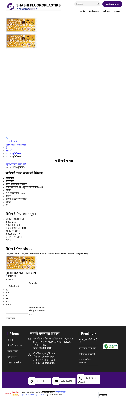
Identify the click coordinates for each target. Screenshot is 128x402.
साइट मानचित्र (14, 362)
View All (82, 362)
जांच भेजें (13, 141)
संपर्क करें (117, 11)
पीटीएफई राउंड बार (87, 348)
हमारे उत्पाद (106, 11)
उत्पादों (9, 150)
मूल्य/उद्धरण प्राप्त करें (16, 164)
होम (7, 147)
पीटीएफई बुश (85, 359)
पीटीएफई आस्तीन (87, 354)
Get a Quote (112, 4)
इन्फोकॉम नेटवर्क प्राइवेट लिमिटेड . (34, 395)
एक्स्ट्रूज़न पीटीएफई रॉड (88, 341)
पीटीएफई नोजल (13, 153)
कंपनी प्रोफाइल (94, 11)
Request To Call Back (16, 144)
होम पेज (82, 11)
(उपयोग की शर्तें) (60, 392)
